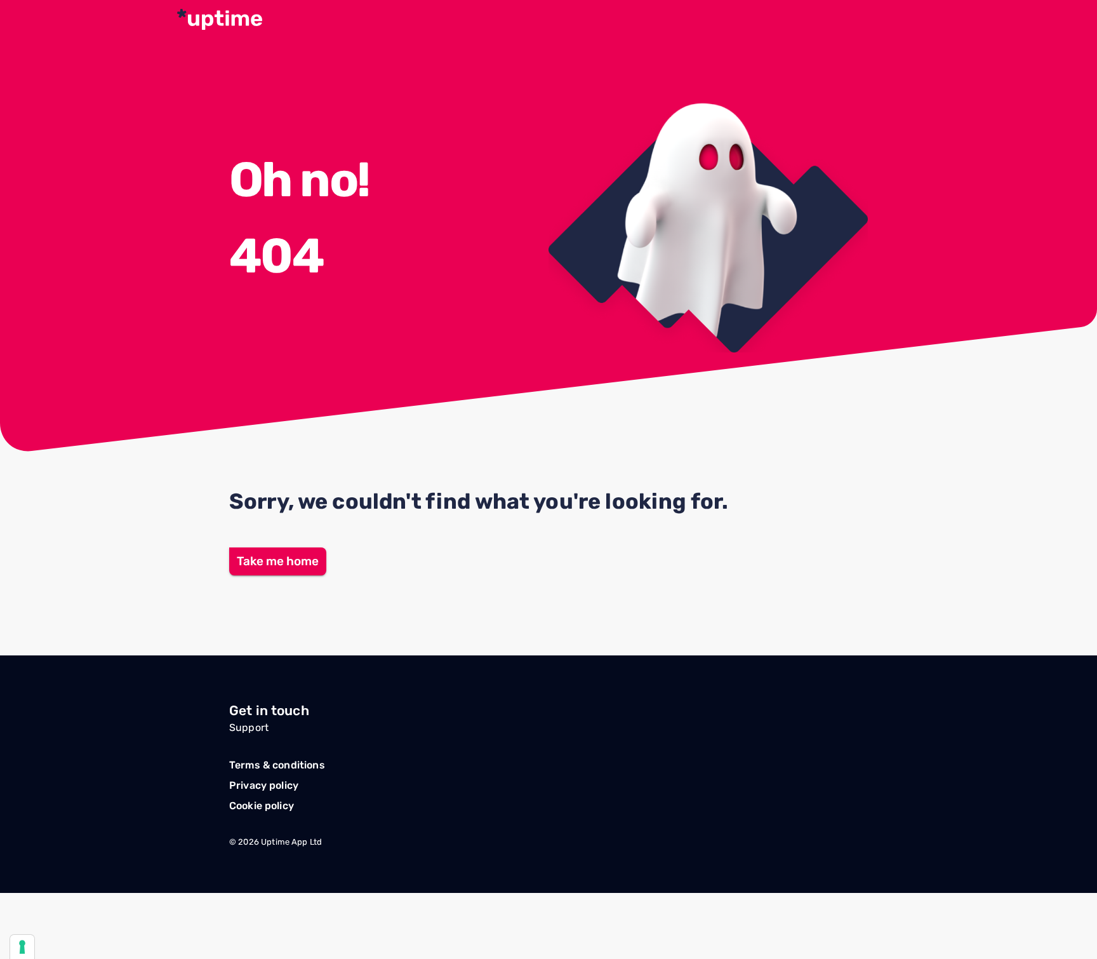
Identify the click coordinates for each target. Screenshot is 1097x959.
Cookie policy (261, 806)
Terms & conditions (277, 765)
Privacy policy (263, 785)
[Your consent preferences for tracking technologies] (22, 947)
